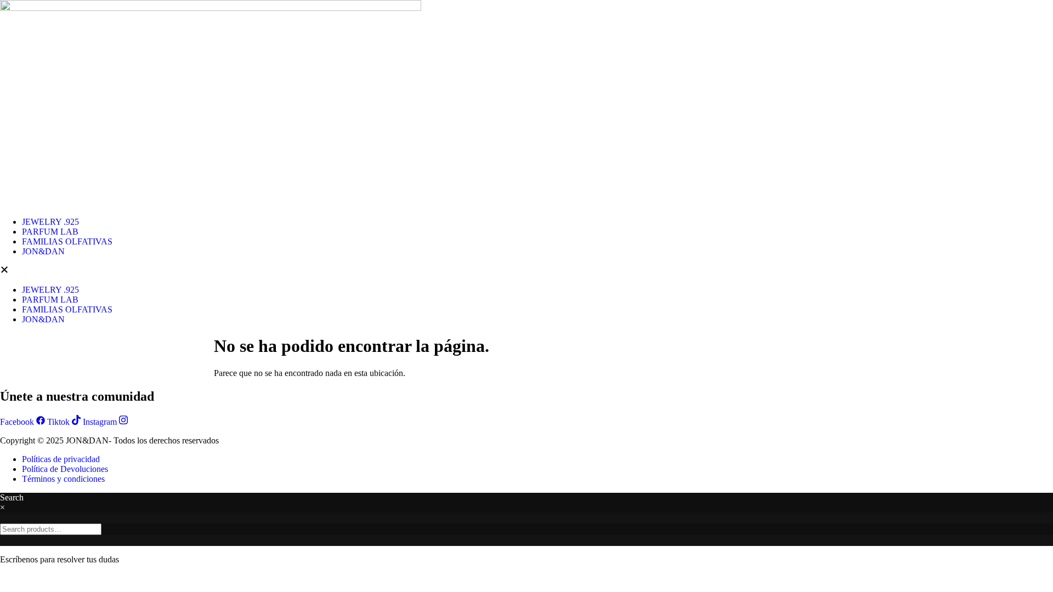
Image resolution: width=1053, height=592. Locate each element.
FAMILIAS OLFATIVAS (67, 241)
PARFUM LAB (50, 231)
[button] (526, 270)
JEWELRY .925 (50, 221)
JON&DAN (43, 251)
